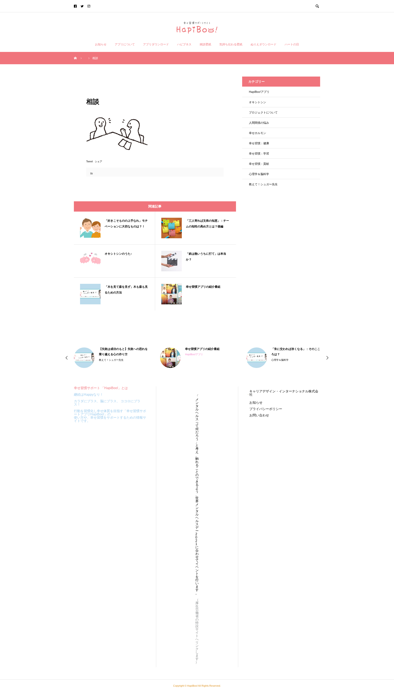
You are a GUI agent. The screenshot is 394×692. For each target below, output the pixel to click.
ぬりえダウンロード (263, 44)
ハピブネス (184, 44)
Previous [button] (67, 358)
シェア (98, 161)
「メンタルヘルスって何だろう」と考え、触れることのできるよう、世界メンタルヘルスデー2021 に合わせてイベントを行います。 (197, 494)
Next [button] (327, 358)
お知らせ (101, 44)
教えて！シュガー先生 (263, 184)
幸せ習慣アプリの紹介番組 (202, 349)
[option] (111, 357)
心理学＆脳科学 (259, 174)
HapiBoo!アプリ (259, 91)
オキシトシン (257, 102)
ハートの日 (292, 44)
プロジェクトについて (263, 112)
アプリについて (125, 44)
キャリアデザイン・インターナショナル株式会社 (283, 393)
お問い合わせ (259, 415)
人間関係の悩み (259, 122)
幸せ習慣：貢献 (259, 163)
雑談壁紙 (205, 44)
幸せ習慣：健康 (259, 143)
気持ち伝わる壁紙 (230, 44)
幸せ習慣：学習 (259, 153)
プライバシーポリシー (265, 409)
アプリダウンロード (156, 44)
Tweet (89, 161)
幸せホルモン (257, 133)
